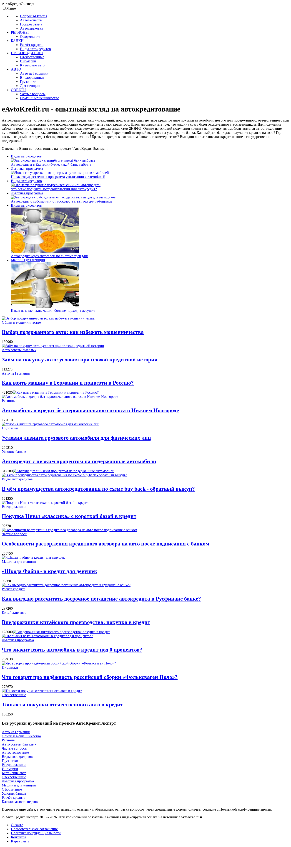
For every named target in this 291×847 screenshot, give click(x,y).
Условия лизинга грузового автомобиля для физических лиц (76, 438)
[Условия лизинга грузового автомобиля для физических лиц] (50, 424)
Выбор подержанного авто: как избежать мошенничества (73, 332)
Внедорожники (14, 507)
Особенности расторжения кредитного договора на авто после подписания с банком (105, 544)
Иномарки (10, 667)
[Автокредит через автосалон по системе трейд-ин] (45, 252)
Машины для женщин (28, 260)
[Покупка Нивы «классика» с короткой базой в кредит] (45, 503)
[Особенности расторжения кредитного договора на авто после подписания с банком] (69, 530)
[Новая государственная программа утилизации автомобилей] (60, 173)
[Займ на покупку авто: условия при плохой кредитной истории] (53, 346)
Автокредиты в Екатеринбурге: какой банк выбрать (51, 164)
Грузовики (10, 428)
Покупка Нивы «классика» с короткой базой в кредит (69, 516)
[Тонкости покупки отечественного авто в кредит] (42, 691)
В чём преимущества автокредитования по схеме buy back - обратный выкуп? (98, 489)
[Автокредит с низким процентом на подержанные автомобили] (63, 471)
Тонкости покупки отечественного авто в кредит (62, 705)
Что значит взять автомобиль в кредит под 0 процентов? (72, 650)
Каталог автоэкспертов (20, 802)
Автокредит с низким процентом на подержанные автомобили (79, 461)
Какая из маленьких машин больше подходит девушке (53, 310)
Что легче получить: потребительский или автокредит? (54, 189)
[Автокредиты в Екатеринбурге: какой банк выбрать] (53, 160)
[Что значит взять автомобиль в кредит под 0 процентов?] (47, 636)
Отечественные (14, 695)
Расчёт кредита (13, 589)
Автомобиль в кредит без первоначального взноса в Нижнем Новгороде (90, 410)
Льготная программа (27, 168)
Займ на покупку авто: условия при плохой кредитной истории (80, 360)
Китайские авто (14, 612)
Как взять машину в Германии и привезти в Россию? (68, 383)
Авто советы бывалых (19, 350)
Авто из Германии (16, 373)
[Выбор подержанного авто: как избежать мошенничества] (48, 318)
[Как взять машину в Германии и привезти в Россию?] (56, 392)
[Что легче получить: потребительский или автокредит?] (55, 185)
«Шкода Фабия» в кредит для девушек (49, 571)
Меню (11, 8)
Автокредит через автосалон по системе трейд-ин (49, 256)
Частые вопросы (14, 534)
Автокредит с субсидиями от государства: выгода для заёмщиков (61, 201)
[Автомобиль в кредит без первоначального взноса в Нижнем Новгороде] (60, 396)
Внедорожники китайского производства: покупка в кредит (76, 622)
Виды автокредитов (26, 156)
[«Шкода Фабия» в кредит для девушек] (33, 557)
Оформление (12, 789)
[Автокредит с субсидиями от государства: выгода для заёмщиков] (63, 197)
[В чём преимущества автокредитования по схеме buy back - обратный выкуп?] (64, 475)
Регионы (8, 401)
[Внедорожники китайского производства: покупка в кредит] (61, 632)
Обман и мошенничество (21, 322)
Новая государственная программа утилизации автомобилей (58, 177)
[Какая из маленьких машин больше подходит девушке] (45, 306)
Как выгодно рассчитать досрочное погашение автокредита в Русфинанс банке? (101, 599)
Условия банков (14, 452)
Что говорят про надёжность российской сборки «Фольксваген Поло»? (90, 677)
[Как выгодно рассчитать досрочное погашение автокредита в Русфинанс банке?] (66, 585)
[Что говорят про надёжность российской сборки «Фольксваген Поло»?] (59, 663)
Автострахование (15, 752)
